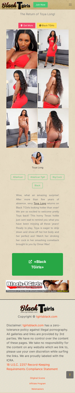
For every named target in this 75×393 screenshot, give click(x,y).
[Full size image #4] (21, 128)
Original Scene (37, 378)
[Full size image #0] (21, 49)
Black (37, 185)
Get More (28, 25)
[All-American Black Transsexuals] (37, 291)
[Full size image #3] (53, 88)
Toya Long (37, 167)
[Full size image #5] (53, 128)
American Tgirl (37, 177)
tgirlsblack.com (46, 316)
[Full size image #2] (21, 88)
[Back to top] (70, 374)
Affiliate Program (37, 383)
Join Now (40, 4)
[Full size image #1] (53, 49)
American (18, 177)
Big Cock (57, 177)
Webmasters (37, 389)
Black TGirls (48, 25)
